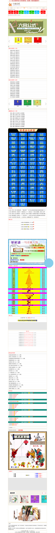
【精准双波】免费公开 (14, 63)
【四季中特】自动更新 (14, 88)
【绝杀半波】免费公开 (14, 53)
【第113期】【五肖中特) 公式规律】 (17, 119)
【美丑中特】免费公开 (14, 50)
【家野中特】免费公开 (14, 77)
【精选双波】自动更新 (14, 93)
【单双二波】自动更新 (14, 85)
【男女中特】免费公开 (14, 55)
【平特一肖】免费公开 (14, 58)
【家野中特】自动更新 (14, 95)
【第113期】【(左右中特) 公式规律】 (17, 123)
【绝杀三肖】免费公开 (14, 73)
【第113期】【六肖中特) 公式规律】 (17, 113)
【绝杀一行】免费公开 (14, 52)
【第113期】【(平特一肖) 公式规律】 (17, 121)
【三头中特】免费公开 (14, 57)
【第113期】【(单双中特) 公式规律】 (17, 124)
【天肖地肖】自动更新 (14, 87)
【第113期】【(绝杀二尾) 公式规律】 (17, 114)
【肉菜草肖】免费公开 (14, 70)
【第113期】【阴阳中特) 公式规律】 (17, 126)
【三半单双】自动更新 (14, 97)
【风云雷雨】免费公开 (14, 75)
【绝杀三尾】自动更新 (14, 90)
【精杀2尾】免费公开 (14, 68)
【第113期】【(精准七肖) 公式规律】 (17, 118)
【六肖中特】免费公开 (14, 62)
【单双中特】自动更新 (14, 83)
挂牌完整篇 (20, 430)
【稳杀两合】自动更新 (14, 82)
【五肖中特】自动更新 (14, 92)
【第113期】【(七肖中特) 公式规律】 (17, 116)
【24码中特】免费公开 (14, 67)
